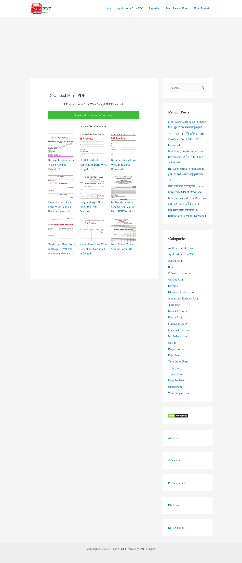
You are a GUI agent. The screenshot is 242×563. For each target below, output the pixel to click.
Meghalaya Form (178, 336)
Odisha (172, 342)
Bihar (171, 267)
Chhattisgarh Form (179, 273)
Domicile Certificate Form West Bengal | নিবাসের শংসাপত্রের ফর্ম (60, 206)
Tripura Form (175, 374)
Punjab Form (175, 349)
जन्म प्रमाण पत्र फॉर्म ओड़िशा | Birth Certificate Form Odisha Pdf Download (186, 139)
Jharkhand (174, 305)
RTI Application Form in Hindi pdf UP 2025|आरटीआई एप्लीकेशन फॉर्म (186, 174)
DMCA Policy (176, 528)
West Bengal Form (178, 393)
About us (173, 438)
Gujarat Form (176, 279)
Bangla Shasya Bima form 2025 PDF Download (91, 206)
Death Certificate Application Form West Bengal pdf (93, 164)
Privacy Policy (176, 483)
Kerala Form (175, 317)
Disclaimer (174, 505)
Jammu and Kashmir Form (183, 298)
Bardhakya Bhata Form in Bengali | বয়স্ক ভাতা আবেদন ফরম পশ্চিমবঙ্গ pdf (61, 248)
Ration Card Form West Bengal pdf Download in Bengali (93, 248)
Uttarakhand (175, 387)
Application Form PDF (130, 8)
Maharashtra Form (178, 330)
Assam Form (175, 260)
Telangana (174, 368)
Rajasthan (154, 8)
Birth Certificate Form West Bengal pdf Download (123, 164)
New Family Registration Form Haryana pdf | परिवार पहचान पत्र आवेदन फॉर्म (185, 156)
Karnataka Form (177, 311)
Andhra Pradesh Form (180, 248)
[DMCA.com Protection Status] (178, 415)
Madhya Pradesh (177, 324)
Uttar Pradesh (202, 8)
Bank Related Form (177, 8)
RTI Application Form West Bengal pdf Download (61, 164)
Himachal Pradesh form (181, 292)
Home (108, 8)
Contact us (174, 460)
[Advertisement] (121, 42)
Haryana (173, 286)
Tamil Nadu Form (178, 361)
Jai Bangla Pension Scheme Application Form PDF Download (123, 206)
